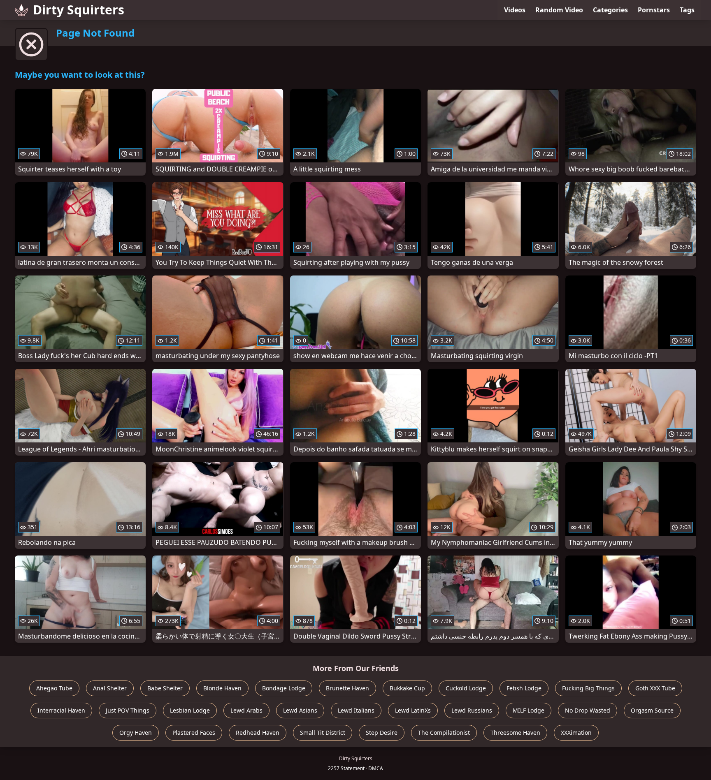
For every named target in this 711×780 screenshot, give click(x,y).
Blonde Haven (222, 688)
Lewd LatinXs (413, 710)
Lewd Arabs (246, 710)
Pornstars (654, 9)
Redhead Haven (257, 732)
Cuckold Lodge (466, 688)
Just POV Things (127, 710)
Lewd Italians (356, 710)
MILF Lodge (528, 710)
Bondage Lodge (283, 688)
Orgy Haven (135, 732)
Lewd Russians (471, 710)
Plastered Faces (193, 732)
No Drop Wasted (587, 710)
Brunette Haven (347, 688)
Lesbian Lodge (190, 710)
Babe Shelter (165, 688)
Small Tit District (322, 732)
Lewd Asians (300, 710)
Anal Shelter (110, 688)
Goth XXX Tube (655, 688)
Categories (610, 9)
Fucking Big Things (588, 688)
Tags (687, 9)
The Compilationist (444, 732)
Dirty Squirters (78, 9)
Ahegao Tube (54, 688)
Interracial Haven (61, 710)
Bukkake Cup (407, 688)
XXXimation (576, 732)
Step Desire (381, 732)
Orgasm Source (652, 710)
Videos (514, 9)
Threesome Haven (515, 732)
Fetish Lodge (524, 688)
